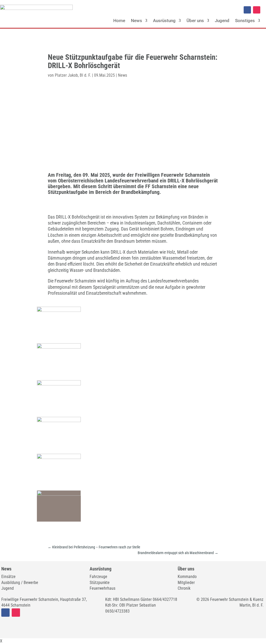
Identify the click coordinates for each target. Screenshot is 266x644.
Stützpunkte (100, 582)
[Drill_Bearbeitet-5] (59, 310)
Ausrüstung (164, 20)
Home (119, 20)
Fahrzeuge (98, 576)
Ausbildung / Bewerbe (19, 582)
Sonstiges (245, 20)
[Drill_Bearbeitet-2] (59, 420)
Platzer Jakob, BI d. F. (73, 75)
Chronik (184, 588)
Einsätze (8, 576)
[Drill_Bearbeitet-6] (59, 347)
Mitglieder (186, 582)
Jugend (222, 20)
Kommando (187, 576)
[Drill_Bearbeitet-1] (59, 384)
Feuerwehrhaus (102, 588)
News (136, 20)
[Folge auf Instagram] (256, 10)
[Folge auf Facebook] (247, 10)
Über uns (195, 20)
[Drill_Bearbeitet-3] (59, 457)
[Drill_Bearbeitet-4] (59, 494)
